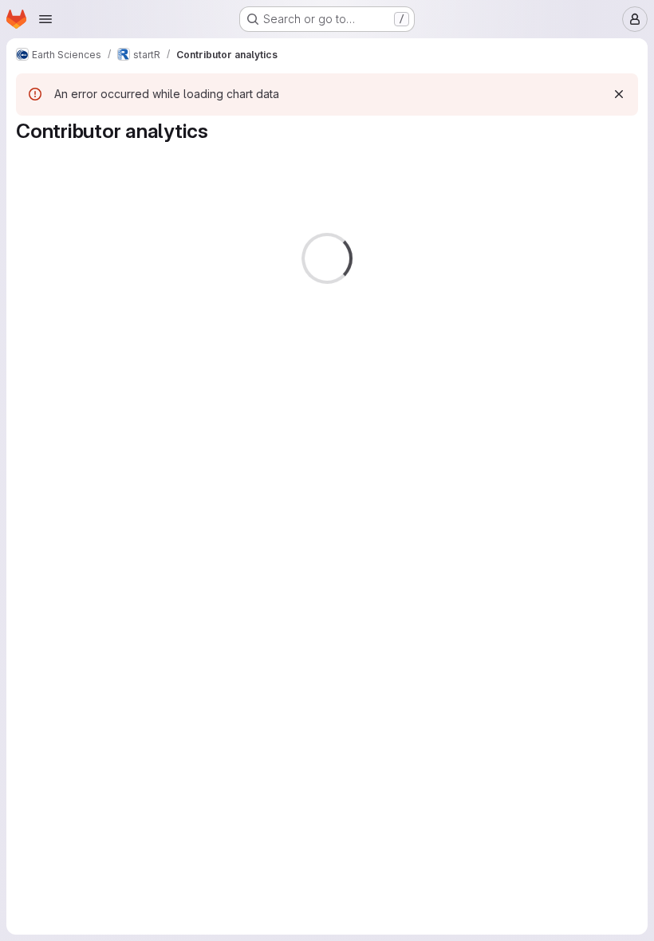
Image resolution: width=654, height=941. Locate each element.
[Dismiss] (618, 94)
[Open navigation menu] (45, 19)
